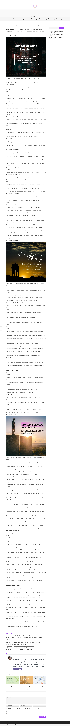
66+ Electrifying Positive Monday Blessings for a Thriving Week (20, 646)
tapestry (28, 94)
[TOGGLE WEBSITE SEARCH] (38, 16)
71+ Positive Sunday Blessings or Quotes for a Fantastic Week (20, 641)
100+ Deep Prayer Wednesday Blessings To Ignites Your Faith (19, 649)
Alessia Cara (16, 657)
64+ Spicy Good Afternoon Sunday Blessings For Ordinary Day (39, 686)
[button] (1, 328)
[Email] (20, 669)
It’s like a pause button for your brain (14, 29)
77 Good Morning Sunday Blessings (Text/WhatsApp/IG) (26, 686)
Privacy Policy (62, 724)
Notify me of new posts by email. (15, 713)
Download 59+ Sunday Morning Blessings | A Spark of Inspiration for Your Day (23, 642)
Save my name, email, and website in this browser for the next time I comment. (24, 708)
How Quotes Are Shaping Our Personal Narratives (17, 651)
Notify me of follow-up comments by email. (17, 711)
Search (50, 26)
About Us (49, 724)
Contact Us (53, 724)
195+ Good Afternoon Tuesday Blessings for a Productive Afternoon (21, 647)
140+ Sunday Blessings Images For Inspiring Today (17, 644)
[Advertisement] (7, 1)
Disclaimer (57, 724)
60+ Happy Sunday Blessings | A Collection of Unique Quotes (19, 635)
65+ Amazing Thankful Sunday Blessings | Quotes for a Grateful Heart (13, 686)
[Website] (21, 669)
